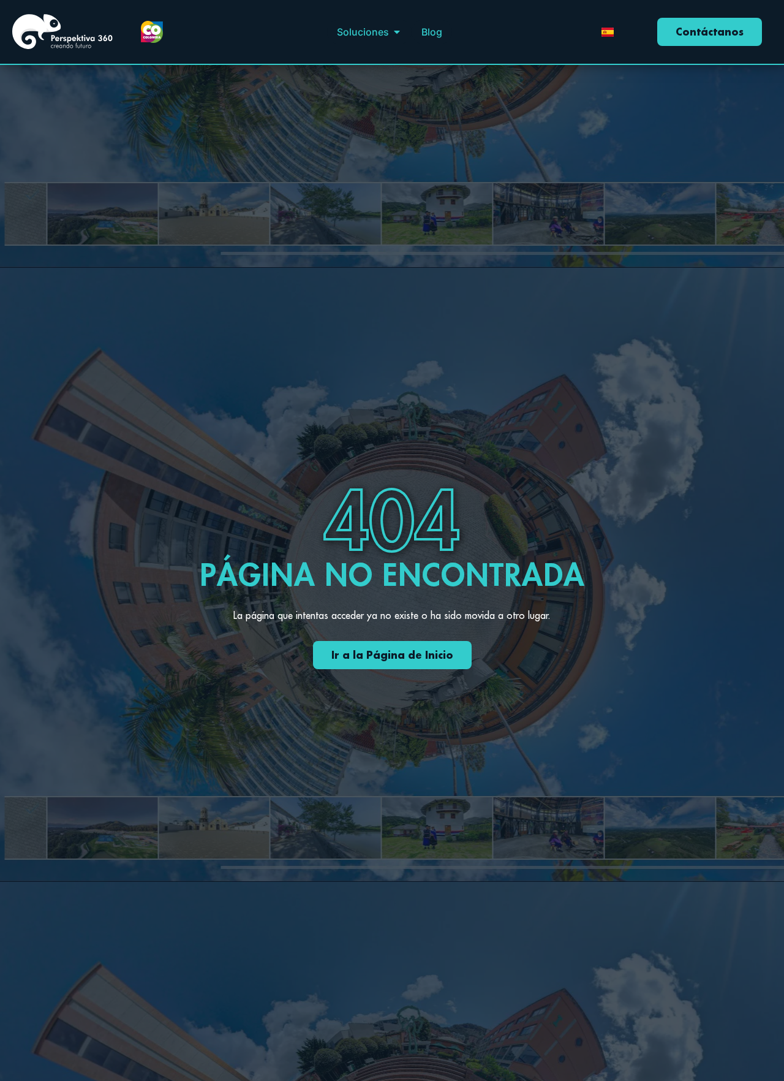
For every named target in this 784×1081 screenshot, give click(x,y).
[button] (397, 32)
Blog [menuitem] (431, 32)
